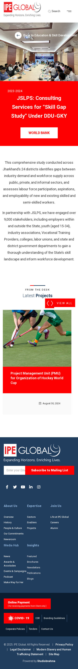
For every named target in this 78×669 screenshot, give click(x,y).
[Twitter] (15, 487)
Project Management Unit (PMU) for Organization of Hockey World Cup (37, 378)
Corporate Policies (15, 629)
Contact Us (47, 629)
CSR (37, 618)
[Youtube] (23, 487)
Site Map (54, 654)
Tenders (33, 629)
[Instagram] (39, 487)
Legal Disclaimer (20, 649)
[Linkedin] (31, 487)
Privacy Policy (64, 644)
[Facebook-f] (7, 487)
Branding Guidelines (54, 618)
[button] (70, 11)
